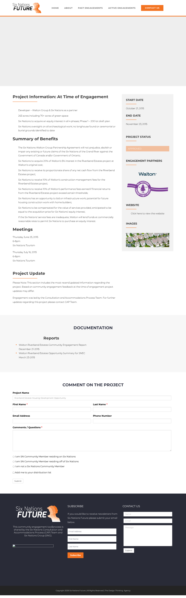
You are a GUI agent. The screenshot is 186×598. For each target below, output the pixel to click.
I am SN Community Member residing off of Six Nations (46, 461)
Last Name (100, 404)
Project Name (21, 392)
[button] (169, 8)
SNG (48, 535)
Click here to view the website (147, 213)
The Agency (117, 590)
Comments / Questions (27, 427)
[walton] (147, 168)
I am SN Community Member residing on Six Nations (45, 456)
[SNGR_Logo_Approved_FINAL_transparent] (147, 182)
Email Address (21, 415)
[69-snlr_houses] (147, 234)
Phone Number (102, 415)
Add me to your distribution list (32, 472)
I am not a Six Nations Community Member (39, 466)
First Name (20, 404)
